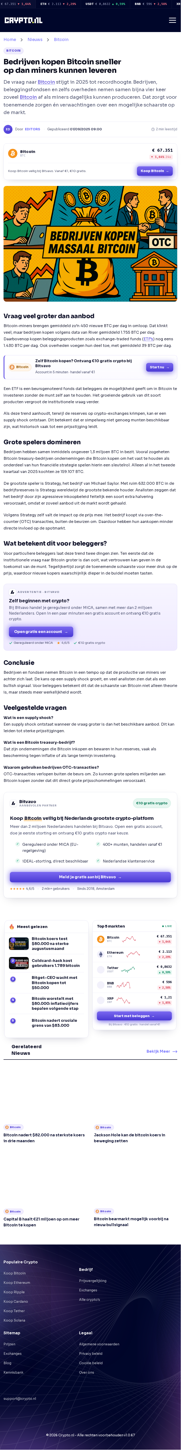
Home (10, 39)
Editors (32, 129)
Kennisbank (13, 1366)
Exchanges (88, 1283)
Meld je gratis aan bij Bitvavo (90, 877)
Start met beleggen (134, 1016)
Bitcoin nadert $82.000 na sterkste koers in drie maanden (44, 1131)
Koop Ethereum (17, 1276)
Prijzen (9, 1337)
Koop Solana (14, 1313)
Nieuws (35, 39)
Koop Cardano (16, 1295)
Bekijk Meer (158, 1048)
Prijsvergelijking (92, 1274)
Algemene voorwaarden (99, 1337)
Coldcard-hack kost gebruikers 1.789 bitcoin (56, 963)
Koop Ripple (14, 1285)
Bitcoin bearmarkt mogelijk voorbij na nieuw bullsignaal (131, 1215)
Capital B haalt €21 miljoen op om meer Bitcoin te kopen (42, 1215)
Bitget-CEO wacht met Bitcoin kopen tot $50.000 (54, 982)
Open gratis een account (41, 631)
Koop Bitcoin (155, 171)
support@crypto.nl (20, 1387)
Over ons (86, 1366)
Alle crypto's (89, 1293)
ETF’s (148, 339)
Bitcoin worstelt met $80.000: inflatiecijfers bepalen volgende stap (55, 1003)
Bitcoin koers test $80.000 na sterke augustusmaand (50, 943)
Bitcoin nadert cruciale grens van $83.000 (54, 1023)
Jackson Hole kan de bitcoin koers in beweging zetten (129, 1131)
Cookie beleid (91, 1356)
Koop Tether (14, 1304)
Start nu (159, 367)
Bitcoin (61, 39)
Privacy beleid (90, 1347)
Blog (7, 1356)
